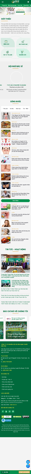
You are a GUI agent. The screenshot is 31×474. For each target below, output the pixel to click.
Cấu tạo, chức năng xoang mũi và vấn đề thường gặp (20, 150)
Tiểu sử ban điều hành (7, 382)
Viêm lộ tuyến (15, 139)
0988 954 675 (13, 404)
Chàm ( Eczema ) (15, 165)
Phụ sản (5, 108)
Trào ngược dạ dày (16, 113)
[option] (15, 82)
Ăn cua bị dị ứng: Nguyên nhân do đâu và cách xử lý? (20, 239)
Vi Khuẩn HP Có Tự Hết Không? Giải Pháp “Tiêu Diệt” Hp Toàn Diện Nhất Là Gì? (20, 207)
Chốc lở (13, 130)
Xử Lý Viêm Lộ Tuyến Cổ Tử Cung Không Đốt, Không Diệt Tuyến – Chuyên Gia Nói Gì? (20, 143)
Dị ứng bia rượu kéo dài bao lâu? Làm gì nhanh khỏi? (21, 215)
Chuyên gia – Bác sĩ (7, 379)
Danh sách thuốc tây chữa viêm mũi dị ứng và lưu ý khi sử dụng (20, 159)
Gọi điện (5, 472)
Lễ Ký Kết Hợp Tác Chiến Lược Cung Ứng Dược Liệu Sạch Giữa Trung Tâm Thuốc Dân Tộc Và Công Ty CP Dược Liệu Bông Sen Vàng (21, 283)
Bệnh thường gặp (12, 5)
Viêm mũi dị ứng (15, 156)
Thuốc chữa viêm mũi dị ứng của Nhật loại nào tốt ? (21, 231)
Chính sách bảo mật (7, 386)
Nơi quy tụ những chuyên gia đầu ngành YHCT (17, 318)
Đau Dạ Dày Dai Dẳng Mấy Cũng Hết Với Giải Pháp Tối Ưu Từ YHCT (20, 195)
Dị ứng (13, 212)
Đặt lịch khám (25, 472)
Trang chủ (4, 5)
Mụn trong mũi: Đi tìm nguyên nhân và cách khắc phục (20, 223)
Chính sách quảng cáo (7, 389)
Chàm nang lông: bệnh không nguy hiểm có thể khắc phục (20, 168)
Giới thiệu (4, 377)
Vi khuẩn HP (14, 204)
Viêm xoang (14, 148)
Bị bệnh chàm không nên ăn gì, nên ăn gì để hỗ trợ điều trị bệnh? (20, 177)
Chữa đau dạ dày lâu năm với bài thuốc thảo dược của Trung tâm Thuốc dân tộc (20, 125)
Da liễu (12, 108)
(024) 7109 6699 (7, 361)
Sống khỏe (26, 5)
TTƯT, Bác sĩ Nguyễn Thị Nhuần (15, 85)
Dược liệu (20, 5)
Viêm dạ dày (14, 191)
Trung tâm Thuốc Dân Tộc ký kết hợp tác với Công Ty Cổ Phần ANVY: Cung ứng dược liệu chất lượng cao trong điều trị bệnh (15, 276)
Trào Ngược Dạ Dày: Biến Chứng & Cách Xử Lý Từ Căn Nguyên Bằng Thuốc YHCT (21, 116)
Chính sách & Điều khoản (8, 384)
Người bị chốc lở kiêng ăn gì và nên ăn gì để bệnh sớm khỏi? (20, 133)
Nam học (18, 108)
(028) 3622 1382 (7, 370)
